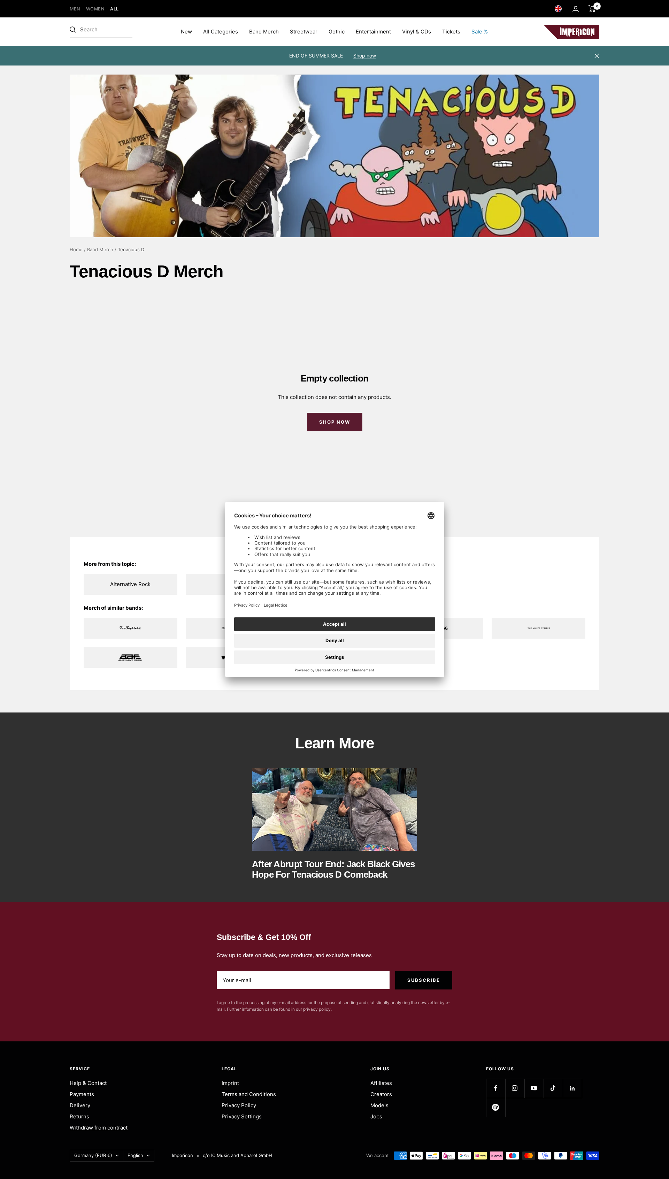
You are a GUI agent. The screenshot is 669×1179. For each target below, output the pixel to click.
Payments (82, 1094)
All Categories (220, 31)
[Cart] (592, 8)
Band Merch (264, 31)
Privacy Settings (242, 1116)
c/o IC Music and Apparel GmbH (237, 1155)
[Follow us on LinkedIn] (572, 1088)
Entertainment (373, 31)
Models (379, 1105)
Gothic (337, 31)
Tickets (451, 31)
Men (75, 8)
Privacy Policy (239, 1105)
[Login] (575, 9)
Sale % (479, 31)
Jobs (376, 1116)
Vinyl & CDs (416, 31)
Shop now (364, 56)
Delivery (80, 1105)
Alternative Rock (130, 584)
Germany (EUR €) (93, 1155)
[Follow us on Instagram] (514, 1088)
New (186, 31)
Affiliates (381, 1083)
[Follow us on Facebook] (495, 1088)
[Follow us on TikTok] (553, 1088)
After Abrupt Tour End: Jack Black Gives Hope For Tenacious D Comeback (333, 869)
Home (76, 249)
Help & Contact (88, 1083)
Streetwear (303, 31)
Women (95, 8)
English (135, 1155)
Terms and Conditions (249, 1094)
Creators (381, 1094)
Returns (79, 1116)
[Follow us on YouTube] (534, 1088)
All (114, 8)
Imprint (230, 1083)
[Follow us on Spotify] (495, 1107)
